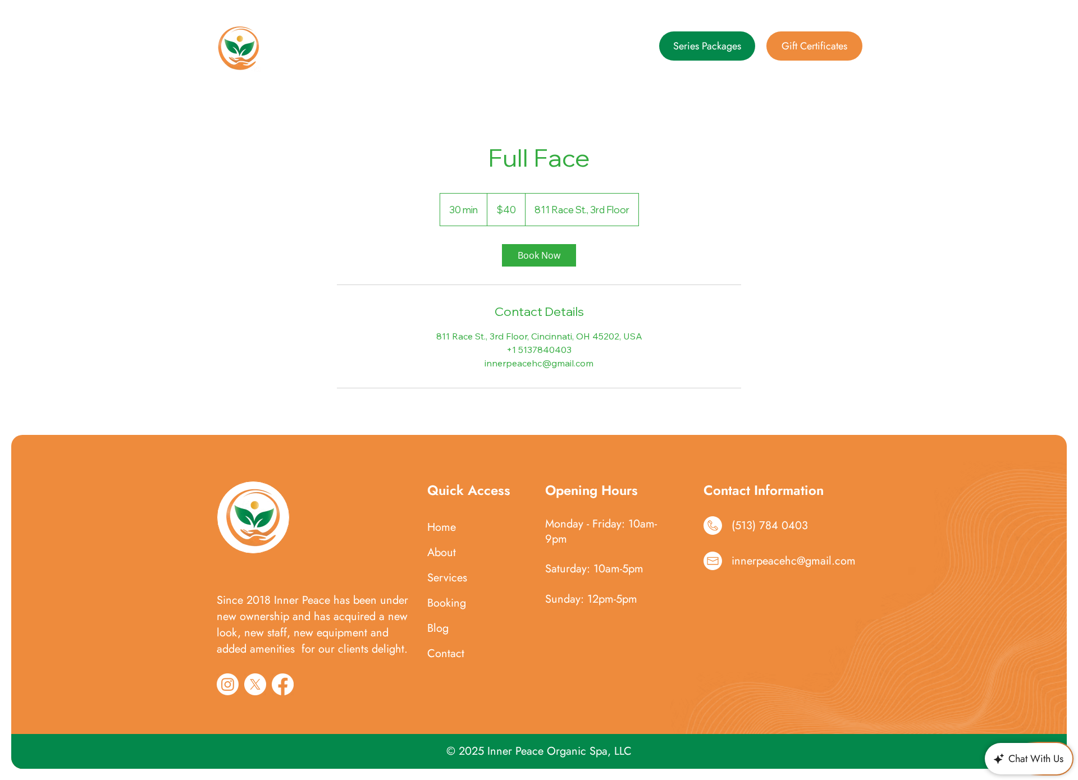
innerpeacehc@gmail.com (794, 561)
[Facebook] (283, 684)
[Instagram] (228, 684)
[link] (539, 255)
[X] (255, 684)
